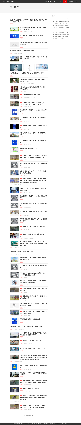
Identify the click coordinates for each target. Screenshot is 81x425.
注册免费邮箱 (70, 1)
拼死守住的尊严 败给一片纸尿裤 (32, 340)
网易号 (11, 24)
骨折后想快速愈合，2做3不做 (31, 388)
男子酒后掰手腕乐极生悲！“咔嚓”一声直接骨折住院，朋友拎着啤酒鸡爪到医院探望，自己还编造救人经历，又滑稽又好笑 (33, 180)
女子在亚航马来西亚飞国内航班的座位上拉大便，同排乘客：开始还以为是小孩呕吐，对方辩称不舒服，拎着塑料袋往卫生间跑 (62, 36)
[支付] (58, 1)
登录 (65, 1)
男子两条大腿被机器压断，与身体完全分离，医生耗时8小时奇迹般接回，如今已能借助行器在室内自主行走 (33, 243)
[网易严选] (54, 1)
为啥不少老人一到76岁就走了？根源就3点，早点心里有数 (26, 326)
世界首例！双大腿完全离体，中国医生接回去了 (33, 348)
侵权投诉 (66, 423)
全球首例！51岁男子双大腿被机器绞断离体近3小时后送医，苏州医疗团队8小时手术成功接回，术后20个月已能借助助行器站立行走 (33, 357)
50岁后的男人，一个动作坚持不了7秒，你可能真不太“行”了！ (27, 73)
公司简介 (32, 423)
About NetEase (27, 423)
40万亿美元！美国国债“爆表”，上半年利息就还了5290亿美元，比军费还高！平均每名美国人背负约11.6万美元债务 (62, 25)
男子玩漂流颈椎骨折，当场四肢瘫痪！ (30, 319)
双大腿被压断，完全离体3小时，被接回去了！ (33, 35)
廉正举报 (62, 423)
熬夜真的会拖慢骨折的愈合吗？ (31, 94)
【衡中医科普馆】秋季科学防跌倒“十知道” (22, 251)
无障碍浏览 (12, 1)
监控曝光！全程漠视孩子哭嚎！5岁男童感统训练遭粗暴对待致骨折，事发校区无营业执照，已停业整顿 (33, 397)
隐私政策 (47, 423)
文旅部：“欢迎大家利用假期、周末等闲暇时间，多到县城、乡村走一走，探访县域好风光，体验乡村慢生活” (62, 27)
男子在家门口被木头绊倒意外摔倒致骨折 (34, 226)
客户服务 (43, 423)
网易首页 (4, 1)
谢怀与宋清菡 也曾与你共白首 (28, 148)
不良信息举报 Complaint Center (54, 423)
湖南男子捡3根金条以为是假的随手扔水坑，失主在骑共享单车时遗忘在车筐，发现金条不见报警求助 (62, 38)
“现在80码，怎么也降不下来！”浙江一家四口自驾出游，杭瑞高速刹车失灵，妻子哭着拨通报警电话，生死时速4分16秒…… (62, 30)
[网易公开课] (50, 1)
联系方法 (35, 423)
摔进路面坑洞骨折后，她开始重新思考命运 (22, 50)
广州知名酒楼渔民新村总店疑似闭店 (60, 23)
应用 (7, 1)
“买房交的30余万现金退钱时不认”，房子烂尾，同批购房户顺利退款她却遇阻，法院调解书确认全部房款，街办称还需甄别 (62, 32)
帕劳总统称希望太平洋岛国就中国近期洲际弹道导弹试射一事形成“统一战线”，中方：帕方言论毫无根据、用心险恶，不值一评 (62, 34)
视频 (21, 97)
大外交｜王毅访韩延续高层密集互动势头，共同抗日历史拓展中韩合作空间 (62, 21)
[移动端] (46, 1)
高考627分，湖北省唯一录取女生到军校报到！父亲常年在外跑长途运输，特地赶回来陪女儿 (62, 18)
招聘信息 (39, 423)
